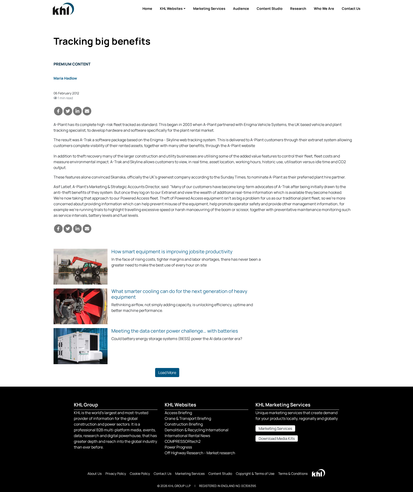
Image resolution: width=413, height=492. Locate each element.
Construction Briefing (184, 424)
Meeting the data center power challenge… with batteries (174, 331)
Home (147, 8)
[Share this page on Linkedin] (77, 111)
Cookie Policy (140, 473)
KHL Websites (171, 8)
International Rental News (187, 435)
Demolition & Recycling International (196, 430)
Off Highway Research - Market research (200, 452)
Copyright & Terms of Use (255, 473)
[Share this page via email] (87, 111)
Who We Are (324, 8)
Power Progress (178, 447)
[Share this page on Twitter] (68, 111)
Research (298, 8)
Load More (167, 372)
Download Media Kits (277, 438)
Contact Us (351, 8)
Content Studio (270, 8)
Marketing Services (209, 8)
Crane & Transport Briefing (188, 418)
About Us (94, 473)
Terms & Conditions (293, 473)
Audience (241, 8)
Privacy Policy (115, 473)
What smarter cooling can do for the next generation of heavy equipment (179, 294)
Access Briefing (178, 412)
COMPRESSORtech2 (183, 441)
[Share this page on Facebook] (58, 111)
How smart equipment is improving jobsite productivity (172, 251)
